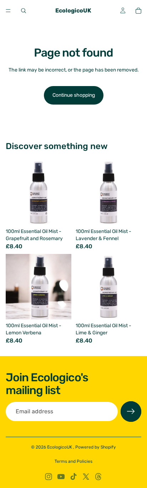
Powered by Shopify (95, 447)
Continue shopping (73, 95)
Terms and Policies (73, 461)
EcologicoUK (60, 447)
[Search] (23, 10)
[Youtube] (61, 476)
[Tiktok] (73, 476)
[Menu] (8, 10)
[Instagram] (48, 476)
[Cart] (138, 10)
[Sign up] (131, 411)
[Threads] (98, 476)
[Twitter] (86, 476)
